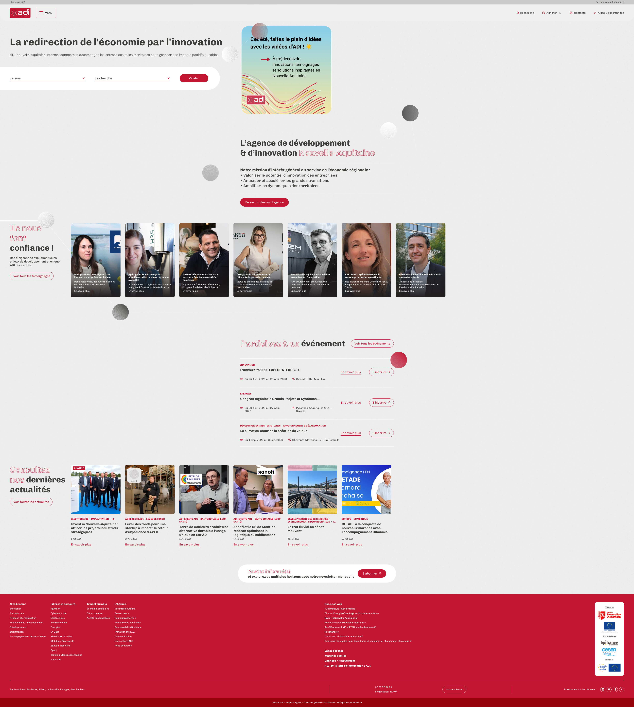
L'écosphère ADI (124, 641)
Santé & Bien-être (60, 645)
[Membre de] (609, 660)
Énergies (56, 627)
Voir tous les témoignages (31, 276)
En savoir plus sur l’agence (264, 202)
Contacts (580, 12)
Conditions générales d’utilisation (319, 702)
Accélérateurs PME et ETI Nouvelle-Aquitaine (349, 627)
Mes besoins (18, 604)
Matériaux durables (62, 636)
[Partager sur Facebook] (615, 689)
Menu (49, 12)
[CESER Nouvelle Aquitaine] (609, 652)
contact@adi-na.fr (385, 691)
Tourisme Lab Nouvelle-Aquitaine (343, 636)
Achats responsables (98, 618)
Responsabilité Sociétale (128, 627)
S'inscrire (380, 372)
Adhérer (551, 12)
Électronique (58, 618)
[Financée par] (609, 607)
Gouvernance (122, 613)
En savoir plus (351, 372)
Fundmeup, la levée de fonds (340, 608)
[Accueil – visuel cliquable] (287, 70)
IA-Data (55, 631)
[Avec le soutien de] (609, 636)
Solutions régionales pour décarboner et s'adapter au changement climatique (367, 641)
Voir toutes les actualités (31, 502)
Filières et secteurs (63, 604)
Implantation (17, 631)
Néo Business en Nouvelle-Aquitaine (344, 622)
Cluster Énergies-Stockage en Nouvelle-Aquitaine (352, 613)
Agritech (55, 608)
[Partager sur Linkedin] (602, 689)
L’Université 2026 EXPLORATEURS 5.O (270, 370)
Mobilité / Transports (62, 641)
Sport (54, 650)
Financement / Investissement (26, 622)
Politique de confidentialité (349, 702)
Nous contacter (123, 645)
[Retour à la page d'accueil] (20, 13)
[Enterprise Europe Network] (609, 667)
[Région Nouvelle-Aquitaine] (609, 615)
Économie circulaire (98, 608)
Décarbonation (95, 613)
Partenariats (17, 613)
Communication (123, 636)
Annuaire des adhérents (128, 622)
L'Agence (120, 604)
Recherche (527, 12)
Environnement (59, 622)
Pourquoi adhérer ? (125, 618)
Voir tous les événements (372, 343)
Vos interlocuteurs (125, 608)
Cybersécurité (59, 613)
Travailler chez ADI (125, 631)
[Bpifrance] (609, 643)
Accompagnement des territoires (28, 636)
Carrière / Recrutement (340, 660)
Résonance (331, 631)
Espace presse (334, 650)
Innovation (15, 608)
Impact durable (97, 604)
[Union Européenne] (609, 627)
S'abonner (370, 573)
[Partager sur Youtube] (609, 689)
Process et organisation (23, 618)
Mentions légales (293, 702)
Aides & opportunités (611, 12)
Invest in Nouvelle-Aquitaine (340, 618)
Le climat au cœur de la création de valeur (273, 431)
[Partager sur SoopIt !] (621, 689)
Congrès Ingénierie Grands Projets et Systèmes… (279, 399)
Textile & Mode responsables (66, 655)
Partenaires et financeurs (610, 2)
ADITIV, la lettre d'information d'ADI (348, 665)
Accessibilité (18, 2)
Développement (18, 627)
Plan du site (277, 702)
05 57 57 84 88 (383, 687)
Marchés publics (335, 655)
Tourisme (56, 659)
